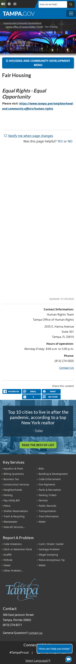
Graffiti (8, 554)
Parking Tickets (48, 495)
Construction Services (16, 484)
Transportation (47, 511)
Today (39, 430)
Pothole (8, 560)
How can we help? (48, 4)
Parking (8, 495)
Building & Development (53, 474)
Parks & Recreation (50, 489)
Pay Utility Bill (12, 500)
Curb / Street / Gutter (51, 544)
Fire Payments (47, 484)
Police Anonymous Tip (52, 560)
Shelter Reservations (16, 511)
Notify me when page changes (30, 136)
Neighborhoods (13, 489)
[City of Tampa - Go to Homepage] (19, 13)
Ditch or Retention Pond (18, 549)
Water (42, 521)
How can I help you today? (54, 648)
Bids (41, 468)
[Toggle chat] (67, 658)
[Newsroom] (15, 4)
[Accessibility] (9, 4)
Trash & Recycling (14, 516)
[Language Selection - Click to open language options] (3, 4)
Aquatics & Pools (13, 468)
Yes (60, 141)
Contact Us (66, 368)
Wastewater (10, 521)
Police (7, 505)
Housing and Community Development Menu (39, 63)
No (70, 141)
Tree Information (49, 516)
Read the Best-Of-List (38, 445)
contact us (35, 633)
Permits (43, 500)
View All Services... (14, 527)
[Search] (71, 4)
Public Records (47, 505)
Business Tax (11, 479)
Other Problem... (13, 570)
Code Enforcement (50, 479)
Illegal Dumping (48, 554)
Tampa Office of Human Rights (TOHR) (24, 26)
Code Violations (13, 544)
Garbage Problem (49, 549)
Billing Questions (14, 474)
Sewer (7, 565)
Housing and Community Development (22, 23)
